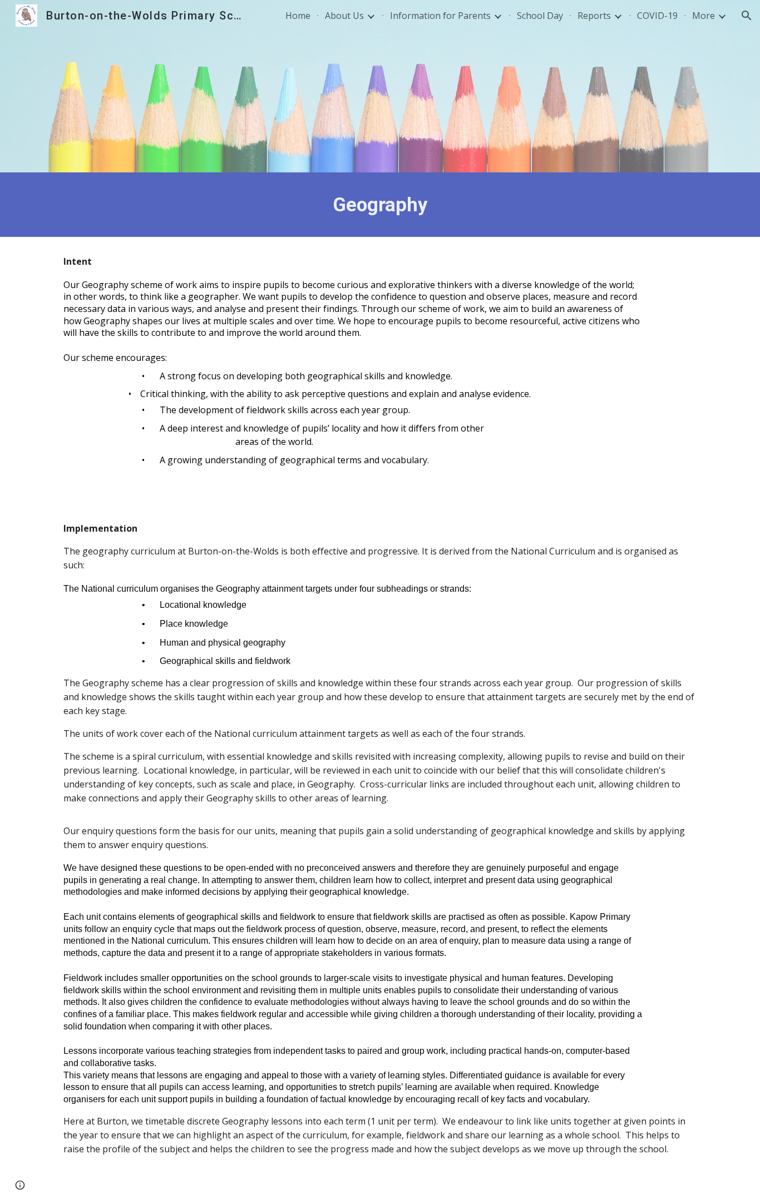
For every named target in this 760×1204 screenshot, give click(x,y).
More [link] (703, 15)
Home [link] (297, 15)
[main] (380, 205)
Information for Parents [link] (440, 15)
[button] (746, 15)
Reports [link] (594, 15)
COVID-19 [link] (657, 15)
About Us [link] (344, 15)
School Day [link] (540, 15)
